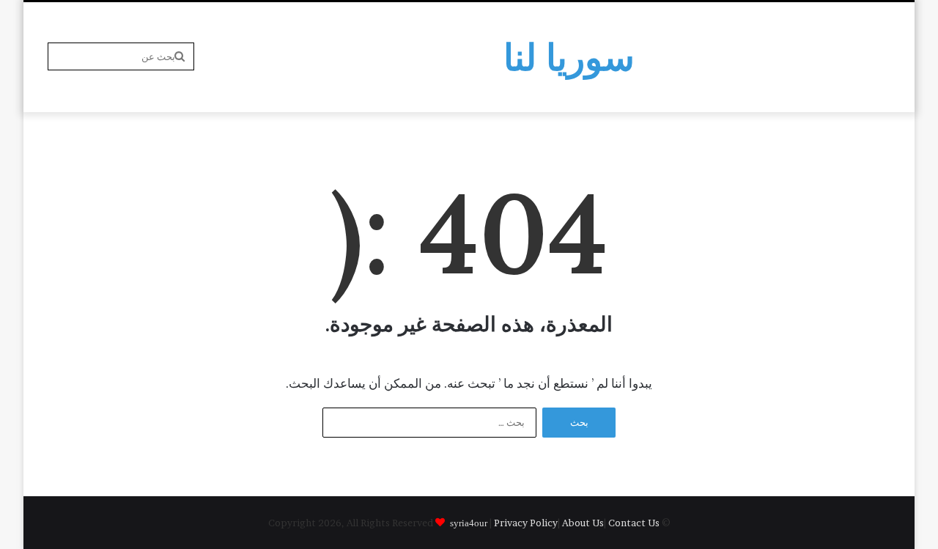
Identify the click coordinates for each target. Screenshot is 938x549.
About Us (583, 522)
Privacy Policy (526, 522)
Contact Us (634, 522)
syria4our (468, 522)
